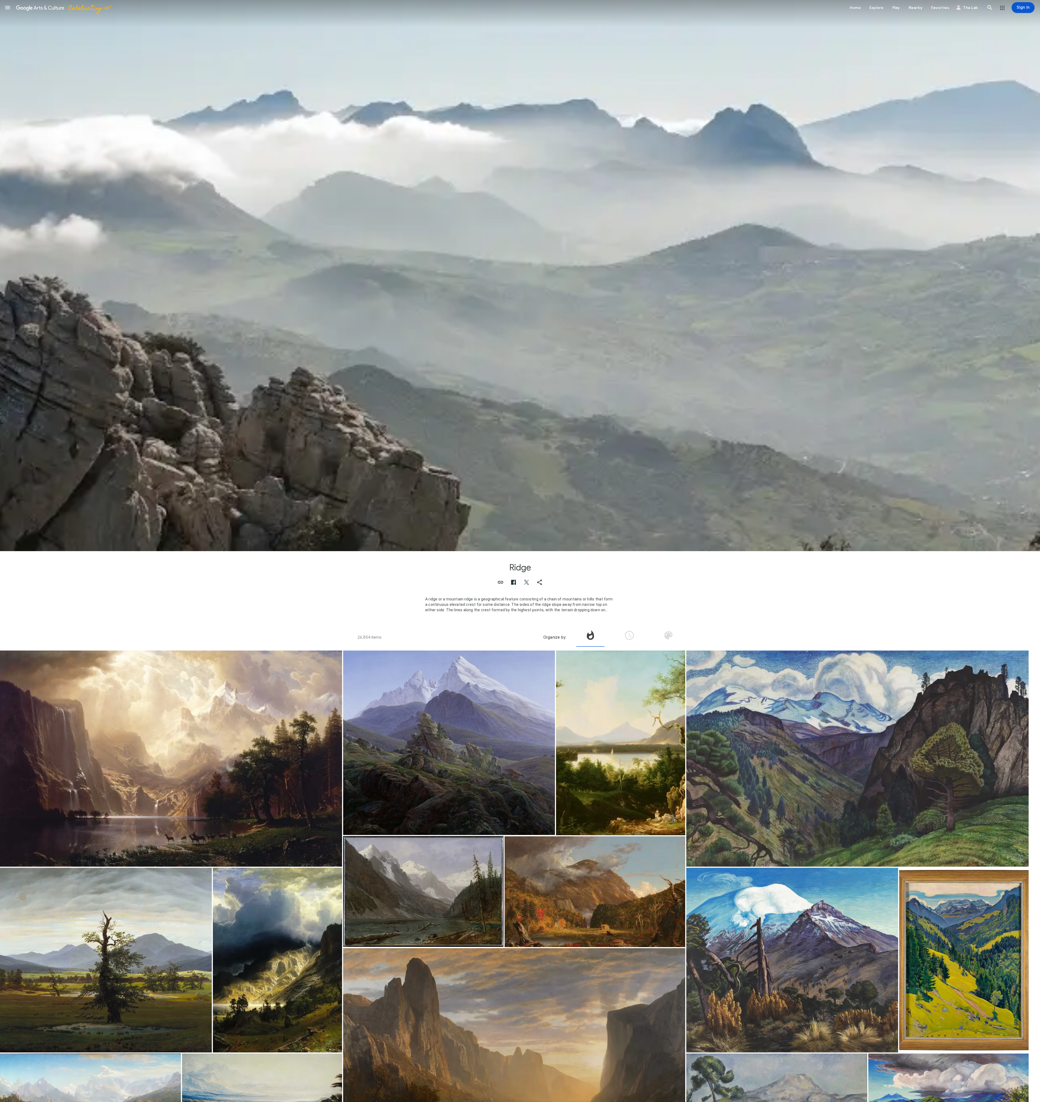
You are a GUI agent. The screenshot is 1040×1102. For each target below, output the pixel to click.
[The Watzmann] (449, 743)
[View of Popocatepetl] (792, 960)
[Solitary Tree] (106, 960)
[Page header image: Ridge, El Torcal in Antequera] (520, 275)
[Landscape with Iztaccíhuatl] (857, 759)
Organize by (554, 637)
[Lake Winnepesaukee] (620, 743)
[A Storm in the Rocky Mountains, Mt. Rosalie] (277, 960)
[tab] (590, 637)
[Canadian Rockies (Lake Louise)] (423, 891)
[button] (7, 7)
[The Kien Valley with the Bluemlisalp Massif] (964, 960)
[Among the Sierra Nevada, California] (171, 759)
